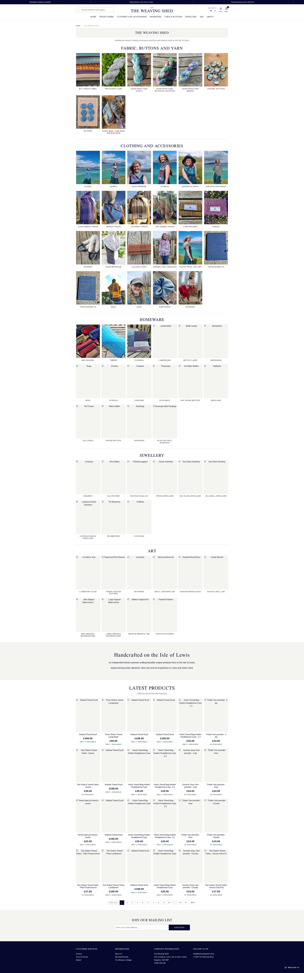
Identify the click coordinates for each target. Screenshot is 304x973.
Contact (79, 954)
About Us (118, 954)
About (210, 16)
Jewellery (191, 16)
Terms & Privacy (82, 957)
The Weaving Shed (152, 10)
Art (202, 16)
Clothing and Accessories (132, 16)
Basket (78, 960)
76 (180, 902)
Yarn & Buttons (173, 16)
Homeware (156, 16)
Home (93, 16)
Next (193, 902)
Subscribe (179, 927)
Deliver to (212, 8)
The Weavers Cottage (123, 960)
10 (169, 902)
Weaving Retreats (121, 957)
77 (186, 902)
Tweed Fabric (106, 16)
